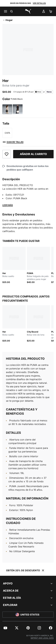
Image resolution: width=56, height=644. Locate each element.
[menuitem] (5, 628)
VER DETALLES (39, 3)
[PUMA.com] (28, 11)
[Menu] (5, 11)
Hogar (9, 20)
